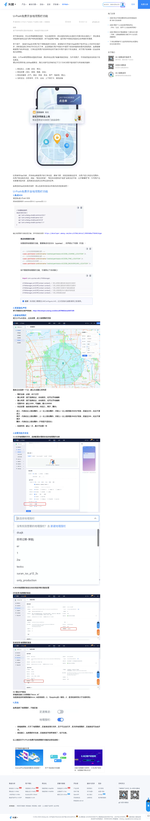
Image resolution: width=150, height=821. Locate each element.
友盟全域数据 (123, 802)
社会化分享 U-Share (31, 794)
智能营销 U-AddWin (48, 791)
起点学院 (56, 806)
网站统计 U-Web (14, 791)
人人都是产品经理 (47, 806)
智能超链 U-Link (30, 797)
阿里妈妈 (28, 806)
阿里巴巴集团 (21, 806)
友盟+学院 (101, 791)
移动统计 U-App (14, 788)
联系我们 (89, 788)
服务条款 (132, 817)
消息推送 (47, 22)
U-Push (23, 22)
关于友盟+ (90, 791)
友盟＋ (41, 22)
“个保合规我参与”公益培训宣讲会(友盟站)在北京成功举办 (124, 43)
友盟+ (39, 806)
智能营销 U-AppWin (48, 788)
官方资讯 (101, 788)
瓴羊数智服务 (102, 797)
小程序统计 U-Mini (14, 794)
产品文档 (76, 788)
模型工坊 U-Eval (62, 794)
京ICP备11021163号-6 (68, 817)
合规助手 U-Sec (62, 791)
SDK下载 (76, 791)
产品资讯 (35, 22)
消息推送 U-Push (30, 788)
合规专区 (89, 797)
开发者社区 (77, 797)
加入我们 (89, 794)
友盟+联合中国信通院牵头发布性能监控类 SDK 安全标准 (123, 19)
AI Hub (100, 794)
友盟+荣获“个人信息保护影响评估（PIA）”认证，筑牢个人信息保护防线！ (123, 26)
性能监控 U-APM (62, 788)
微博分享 (95, 22)
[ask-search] (122, 5)
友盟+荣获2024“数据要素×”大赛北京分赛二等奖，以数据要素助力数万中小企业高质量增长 (124, 34)
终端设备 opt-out (78, 800)
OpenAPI (76, 794)
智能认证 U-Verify (30, 791)
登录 (133, 4)
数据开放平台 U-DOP (15, 797)
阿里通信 (34, 806)
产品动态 (29, 22)
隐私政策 (138, 817)
